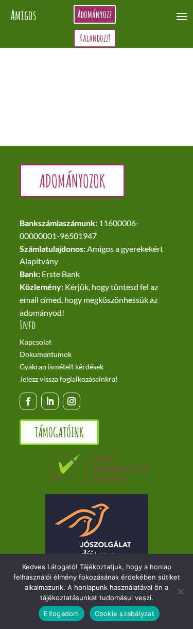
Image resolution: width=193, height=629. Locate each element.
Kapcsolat (35, 341)
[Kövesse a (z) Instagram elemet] (71, 401)
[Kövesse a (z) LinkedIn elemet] (50, 401)
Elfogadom (61, 613)
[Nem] (180, 591)
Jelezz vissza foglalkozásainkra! (69, 379)
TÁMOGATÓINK (59, 432)
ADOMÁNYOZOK (72, 180)
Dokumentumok (46, 354)
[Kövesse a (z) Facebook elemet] (28, 401)
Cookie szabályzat (124, 613)
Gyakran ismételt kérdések (61, 366)
